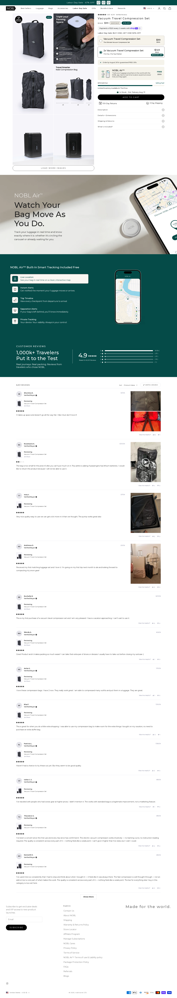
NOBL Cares (69, 943)
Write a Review (153, 385)
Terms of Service (71, 953)
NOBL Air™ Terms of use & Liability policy (82, 957)
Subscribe (16, 927)
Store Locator (70, 929)
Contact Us (68, 911)
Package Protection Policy (76, 962)
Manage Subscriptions (74, 939)
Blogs (66, 976)
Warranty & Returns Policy (76, 925)
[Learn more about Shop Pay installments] (139, 28)
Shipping (67, 920)
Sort (120, 385)
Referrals (67, 971)
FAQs (65, 967)
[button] (26, 8)
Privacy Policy (70, 948)
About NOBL (69, 915)
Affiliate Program (71, 934)
